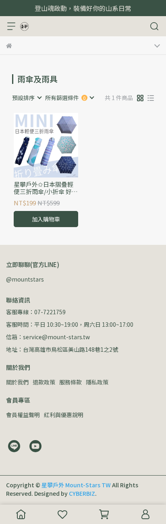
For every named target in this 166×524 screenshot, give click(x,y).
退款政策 (44, 382)
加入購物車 (46, 219)
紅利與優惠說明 (63, 415)
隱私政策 (97, 382)
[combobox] (26, 97)
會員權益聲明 (23, 415)
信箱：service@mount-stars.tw (48, 337)
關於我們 (17, 382)
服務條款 (70, 382)
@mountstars (25, 279)
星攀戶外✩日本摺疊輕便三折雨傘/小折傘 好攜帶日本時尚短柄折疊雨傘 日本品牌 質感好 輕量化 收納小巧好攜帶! (46, 188)
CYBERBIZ (82, 493)
